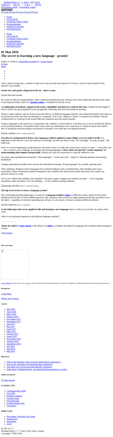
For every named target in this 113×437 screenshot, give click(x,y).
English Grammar (14, 396)
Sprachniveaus (13, 401)
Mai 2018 (11, 309)
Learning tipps (13, 398)
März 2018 (11, 314)
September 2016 (14, 344)
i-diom (67, 195)
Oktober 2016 (13, 341)
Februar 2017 (12, 334)
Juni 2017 (11, 324)
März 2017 (11, 331)
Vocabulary (12, 406)
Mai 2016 (11, 351)
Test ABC (11, 393)
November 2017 (14, 319)
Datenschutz (12, 419)
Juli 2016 (11, 346)
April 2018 (11, 312)
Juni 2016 (11, 349)
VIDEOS (5, 5)
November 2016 (14, 339)
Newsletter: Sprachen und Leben (21, 416)
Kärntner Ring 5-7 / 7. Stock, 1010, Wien (22, 2)
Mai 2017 (11, 326)
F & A (27, 5)
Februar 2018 (12, 316)
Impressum (11, 421)
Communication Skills (16, 391)
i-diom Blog (6, 294)
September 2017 (14, 321)
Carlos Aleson (46, 61)
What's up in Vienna (10, 298)
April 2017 (11, 329)
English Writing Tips (16, 403)
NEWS (38, 5)
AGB (9, 424)
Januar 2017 (12, 336)
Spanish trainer (37, 102)
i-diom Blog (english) (27, 61)
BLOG (17, 5)
